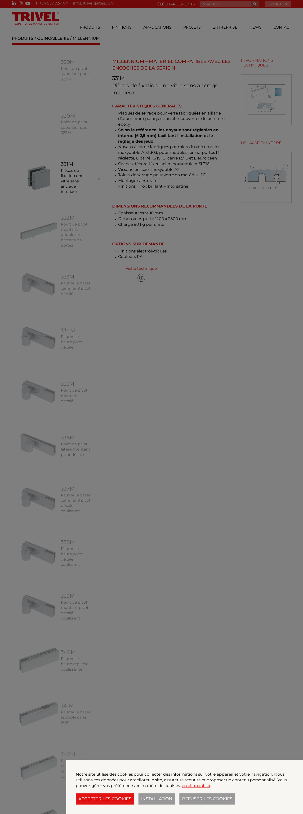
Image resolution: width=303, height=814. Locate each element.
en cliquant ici (196, 785)
